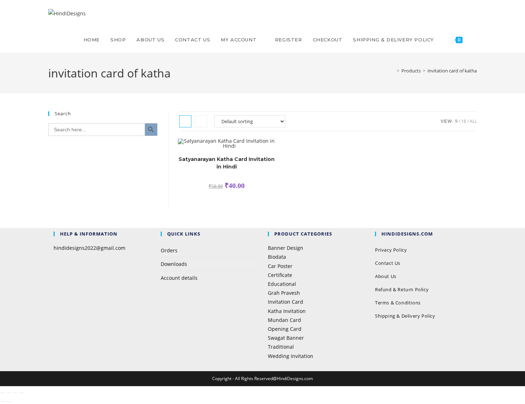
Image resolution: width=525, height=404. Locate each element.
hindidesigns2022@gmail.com (89, 247)
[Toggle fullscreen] (8, 392)
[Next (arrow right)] (8, 401)
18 (463, 121)
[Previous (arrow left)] (2, 401)
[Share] (15, 392)
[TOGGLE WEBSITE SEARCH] (475, 39)
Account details (179, 277)
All (473, 121)
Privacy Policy (391, 250)
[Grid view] (185, 121)
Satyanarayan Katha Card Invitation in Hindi (227, 163)
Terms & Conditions (398, 302)
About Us (385, 276)
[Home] (393, 70)
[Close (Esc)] (21, 392)
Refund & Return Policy (402, 289)
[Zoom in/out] (2, 392)
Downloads (174, 264)
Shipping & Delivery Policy (405, 316)
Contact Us (387, 263)
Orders (169, 250)
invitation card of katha (452, 70)
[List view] (201, 121)
